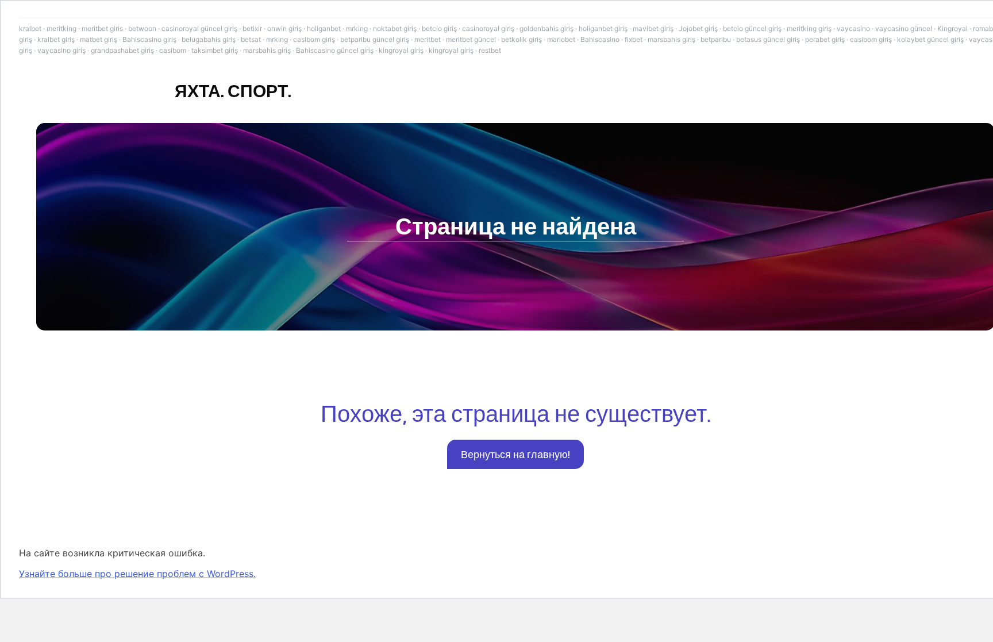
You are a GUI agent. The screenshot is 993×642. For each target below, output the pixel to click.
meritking (61, 28)
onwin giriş (284, 28)
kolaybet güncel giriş (930, 39)
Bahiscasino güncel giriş (335, 50)
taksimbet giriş (214, 50)
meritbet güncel (471, 39)
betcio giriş (439, 28)
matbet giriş (98, 39)
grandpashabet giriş (122, 50)
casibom (172, 50)
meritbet (427, 39)
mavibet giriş (653, 28)
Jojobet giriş (698, 28)
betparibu (716, 39)
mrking (357, 28)
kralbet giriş (56, 39)
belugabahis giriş (209, 39)
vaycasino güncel (903, 28)
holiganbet (324, 28)
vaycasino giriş (61, 50)
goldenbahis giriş (546, 28)
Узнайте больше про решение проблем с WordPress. (137, 573)
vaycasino (853, 28)
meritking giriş (809, 28)
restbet (490, 50)
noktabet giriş (395, 28)
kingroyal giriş (401, 50)
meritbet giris (102, 28)
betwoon (142, 28)
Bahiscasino (599, 39)
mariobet (561, 39)
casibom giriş (314, 39)
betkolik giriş (521, 39)
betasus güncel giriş (768, 39)
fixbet (633, 39)
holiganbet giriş (603, 28)
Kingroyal (952, 28)
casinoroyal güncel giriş (199, 28)
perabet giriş (825, 39)
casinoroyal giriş (488, 28)
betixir (252, 28)
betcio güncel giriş (752, 28)
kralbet (30, 28)
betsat (251, 39)
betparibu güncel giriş (374, 39)
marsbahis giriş (671, 39)
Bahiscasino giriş (149, 39)
